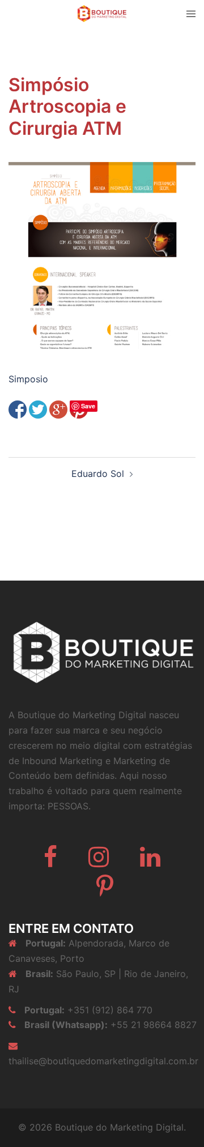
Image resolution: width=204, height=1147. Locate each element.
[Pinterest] (104, 891)
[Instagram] (98, 862)
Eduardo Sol (97, 473)
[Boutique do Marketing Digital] (102, 12)
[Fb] (50, 862)
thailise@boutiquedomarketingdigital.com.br (103, 1061)
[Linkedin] (150, 862)
